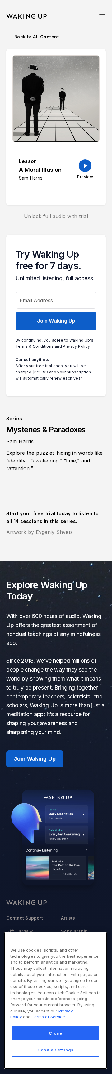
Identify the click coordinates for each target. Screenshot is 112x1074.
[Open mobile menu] (102, 16)
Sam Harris (20, 441)
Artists (68, 918)
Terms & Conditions (35, 346)
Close (55, 1033)
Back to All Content (36, 36)
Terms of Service (48, 1016)
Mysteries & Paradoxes (46, 429)
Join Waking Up (56, 321)
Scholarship (74, 931)
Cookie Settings (55, 1049)
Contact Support (24, 918)
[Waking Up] (26, 16)
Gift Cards (17, 931)
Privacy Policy (76, 346)
